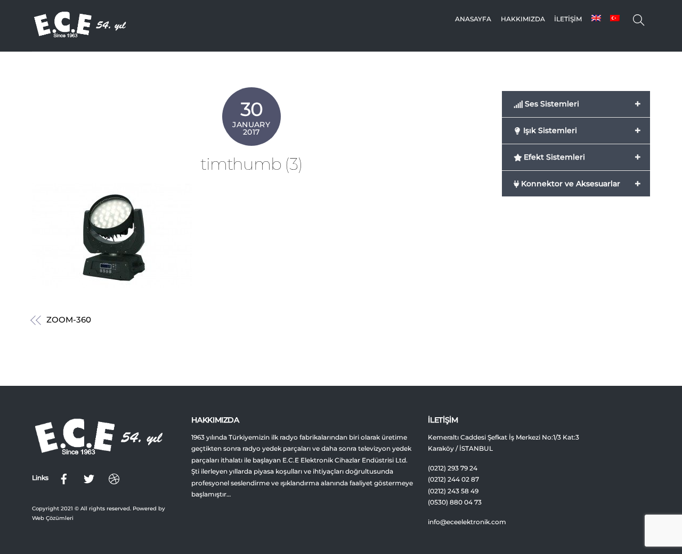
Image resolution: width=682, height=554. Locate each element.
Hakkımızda (523, 19)
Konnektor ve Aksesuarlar (579, 183)
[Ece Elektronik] (80, 35)
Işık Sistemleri (581, 130)
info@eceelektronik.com (467, 522)
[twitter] (89, 478)
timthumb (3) (251, 164)
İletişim (568, 19)
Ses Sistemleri (581, 103)
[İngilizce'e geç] (595, 19)
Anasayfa (473, 19)
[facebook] (64, 478)
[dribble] (114, 478)
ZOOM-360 (68, 320)
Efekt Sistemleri (581, 157)
